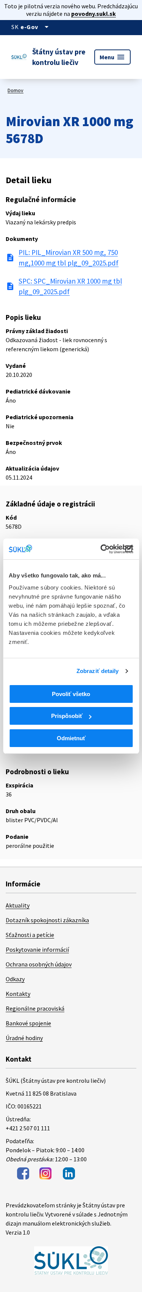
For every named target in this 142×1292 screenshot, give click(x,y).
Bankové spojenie (28, 1023)
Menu (112, 57)
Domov (15, 90)
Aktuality (18, 905)
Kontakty (18, 993)
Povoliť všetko (71, 694)
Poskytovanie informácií (37, 949)
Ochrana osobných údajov (39, 964)
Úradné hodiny (24, 1038)
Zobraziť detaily (97, 671)
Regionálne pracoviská (35, 1008)
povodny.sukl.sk (93, 13)
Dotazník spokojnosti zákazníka (47, 920)
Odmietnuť (71, 738)
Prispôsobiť (67, 716)
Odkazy (15, 979)
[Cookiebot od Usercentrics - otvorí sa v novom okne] (101, 549)
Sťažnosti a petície (30, 935)
